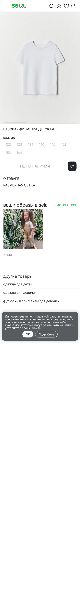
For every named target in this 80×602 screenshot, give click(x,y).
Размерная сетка (19, 185)
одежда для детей (17, 284)
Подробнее (46, 334)
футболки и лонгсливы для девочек (31, 301)
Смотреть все (65, 205)
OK (28, 334)
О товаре (11, 179)
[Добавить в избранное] (72, 166)
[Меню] (6, 6)
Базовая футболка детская (28, 129)
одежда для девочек (20, 292)
